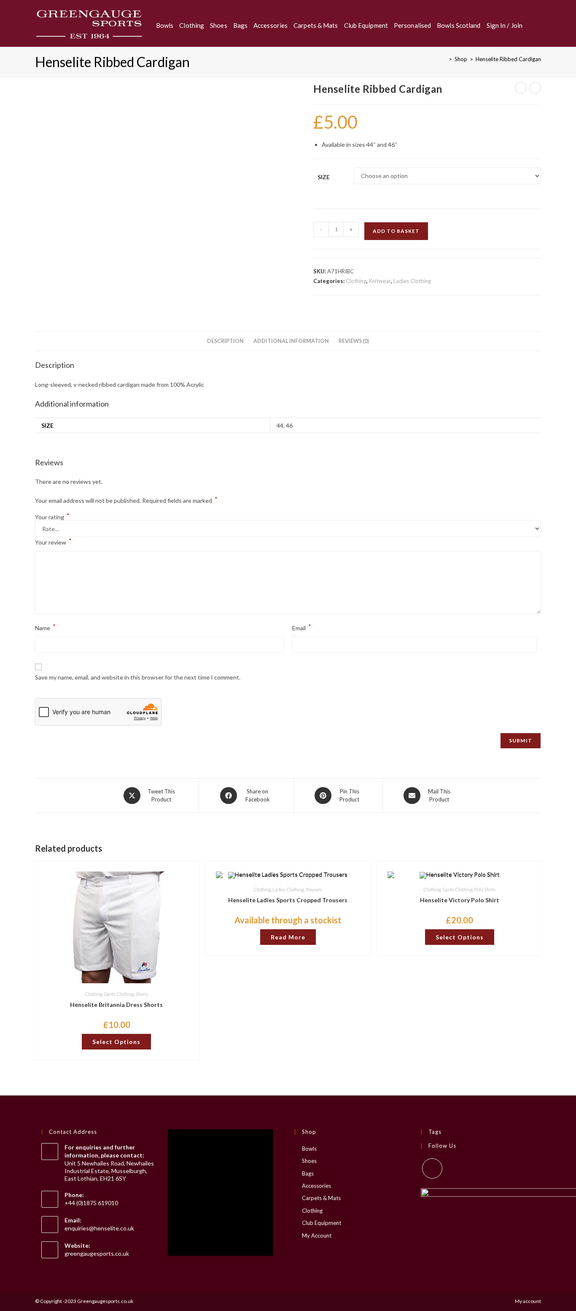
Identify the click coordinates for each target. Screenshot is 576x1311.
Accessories (316, 1185)
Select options (116, 1041)
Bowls (309, 1148)
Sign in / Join (504, 25)
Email (301, 627)
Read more (288, 937)
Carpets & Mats (321, 1198)
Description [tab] (225, 341)
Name (45, 627)
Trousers (313, 889)
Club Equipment (321, 1222)
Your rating (52, 517)
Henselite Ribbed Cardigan (508, 59)
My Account (316, 1235)
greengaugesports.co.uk (97, 1253)
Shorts (141, 994)
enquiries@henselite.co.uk (99, 1228)
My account (528, 1301)
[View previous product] (521, 88)
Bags (308, 1173)
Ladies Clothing (412, 281)
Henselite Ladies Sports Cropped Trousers (287, 900)
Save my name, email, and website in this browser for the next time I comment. (137, 677)
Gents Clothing (119, 994)
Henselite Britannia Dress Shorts (116, 1004)
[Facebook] (432, 1168)
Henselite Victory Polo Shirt (459, 900)
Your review (53, 541)
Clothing (356, 281)
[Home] (444, 59)
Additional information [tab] (291, 341)
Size (324, 177)
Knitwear (380, 281)
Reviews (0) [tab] (354, 341)
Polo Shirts (485, 889)
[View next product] (535, 88)
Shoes (309, 1160)
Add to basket (396, 231)
